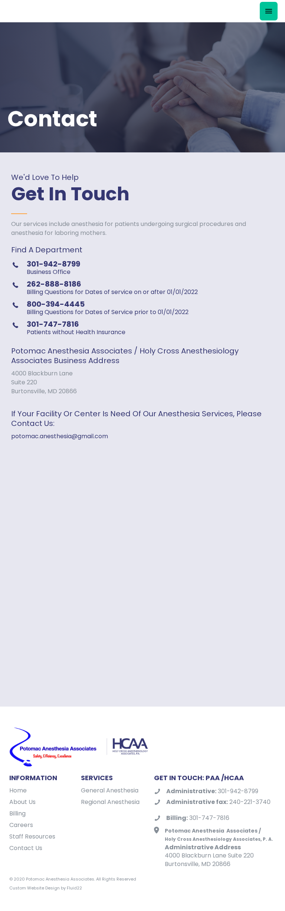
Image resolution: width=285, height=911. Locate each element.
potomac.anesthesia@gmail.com (59, 436)
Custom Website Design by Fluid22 (45, 888)
